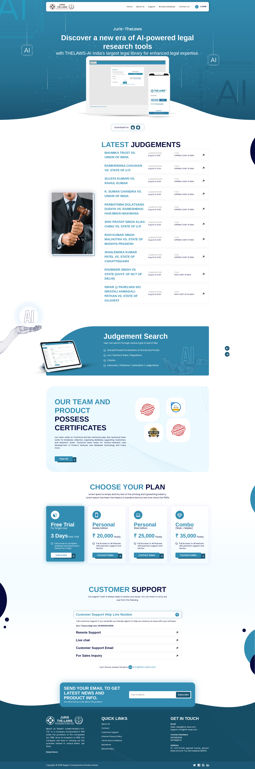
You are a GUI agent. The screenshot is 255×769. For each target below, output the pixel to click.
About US (105, 724)
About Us (140, 6)
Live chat (83, 640)
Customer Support (110, 732)
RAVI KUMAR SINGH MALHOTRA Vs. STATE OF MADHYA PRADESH (124, 239)
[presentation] (227, 348)
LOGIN (203, 6)
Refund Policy (107, 749)
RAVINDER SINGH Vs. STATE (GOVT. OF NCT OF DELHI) (123, 274)
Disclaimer (106, 745)
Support (151, 6)
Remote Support (88, 632)
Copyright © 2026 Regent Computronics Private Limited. (72, 765)
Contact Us (184, 6)
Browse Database (167, 6)
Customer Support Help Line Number (104, 614)
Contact (105, 728)
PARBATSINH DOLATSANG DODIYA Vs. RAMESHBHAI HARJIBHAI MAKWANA (124, 209)
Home (129, 6)
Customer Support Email (94, 648)
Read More (52, 752)
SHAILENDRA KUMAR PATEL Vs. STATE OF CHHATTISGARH (121, 256)
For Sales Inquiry (89, 655)
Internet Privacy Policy (111, 736)
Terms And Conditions (111, 740)
